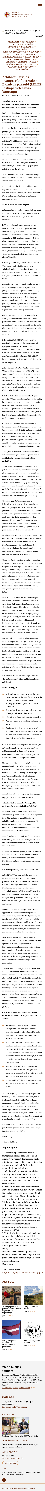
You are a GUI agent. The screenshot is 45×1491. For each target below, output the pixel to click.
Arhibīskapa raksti (12, 57)
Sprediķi (10, 62)
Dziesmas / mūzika (27, 62)
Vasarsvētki (28, 44)
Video (8, 54)
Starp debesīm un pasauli (31, 1308)
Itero (33, 1488)
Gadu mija (34, 52)
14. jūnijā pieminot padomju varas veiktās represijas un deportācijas (11, 1310)
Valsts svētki (15, 67)
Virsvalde (21, 64)
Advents (29, 67)
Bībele (32, 64)
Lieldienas (13, 44)
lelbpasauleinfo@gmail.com (14, 1407)
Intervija (13, 47)
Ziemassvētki (22, 69)
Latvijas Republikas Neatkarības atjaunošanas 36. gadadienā (10, 1343)
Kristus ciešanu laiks (25, 54)
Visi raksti (13, 42)
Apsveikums (28, 42)
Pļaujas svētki (21, 49)
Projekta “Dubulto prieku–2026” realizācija (20, 1436)
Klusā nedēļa (32, 57)
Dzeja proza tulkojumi (14, 52)
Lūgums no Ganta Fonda (12, 1458)
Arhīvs (9, 64)
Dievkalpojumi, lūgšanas (21, 59)
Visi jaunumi (10, 1463)
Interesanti (27, 47)
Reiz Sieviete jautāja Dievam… (32, 1341)
